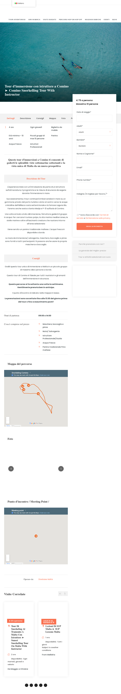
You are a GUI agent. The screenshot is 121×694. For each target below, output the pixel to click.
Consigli (40, 118)
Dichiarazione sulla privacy (98, 218)
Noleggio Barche (93, 19)
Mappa (52, 118)
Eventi (107, 19)
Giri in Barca (34, 19)
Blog (114, 19)
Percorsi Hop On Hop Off (70, 19)
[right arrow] (65, 593)
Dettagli (11, 118)
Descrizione (25, 118)
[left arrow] (60, 593)
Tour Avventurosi (17, 19)
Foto (63, 118)
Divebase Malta (45, 579)
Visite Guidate (49, 19)
